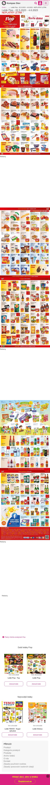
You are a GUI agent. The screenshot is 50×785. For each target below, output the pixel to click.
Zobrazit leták (13, 684)
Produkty (7, 752)
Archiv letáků (9, 755)
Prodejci (7, 747)
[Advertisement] (25, 182)
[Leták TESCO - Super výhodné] (12, 712)
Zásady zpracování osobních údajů (19, 766)
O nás (6, 758)
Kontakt (7, 761)
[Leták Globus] (37, 712)
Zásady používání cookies (15, 763)
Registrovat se (25, 781)
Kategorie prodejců (12, 750)
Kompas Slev (13, 3)
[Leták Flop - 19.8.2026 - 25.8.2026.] (13, 664)
